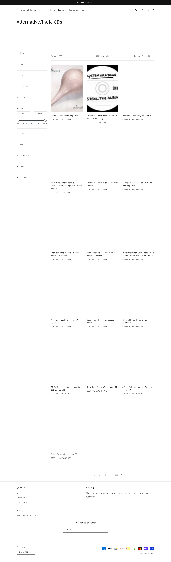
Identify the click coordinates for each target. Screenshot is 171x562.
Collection (23, 178)
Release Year (24, 155)
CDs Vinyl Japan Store (147, 553)
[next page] (121, 475)
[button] (62, 10)
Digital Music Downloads (27, 515)
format (22, 133)
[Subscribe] (105, 530)
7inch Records (22, 502)
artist (21, 75)
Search (19, 493)
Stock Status (24, 97)
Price (21, 108)
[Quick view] (80, 109)
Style (21, 64)
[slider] (18, 120)
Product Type (24, 86)
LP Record (21, 497)
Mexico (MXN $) (24, 552)
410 (116, 475)
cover (21, 144)
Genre (21, 53)
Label (21, 166)
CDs (18, 506)
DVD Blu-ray (21, 511)
